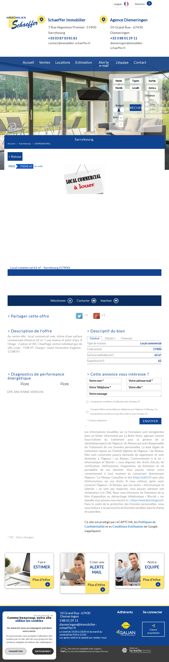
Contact (140, 62)
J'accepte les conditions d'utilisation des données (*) (115, 401)
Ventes (44, 62)
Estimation (83, 62)
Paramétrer (16, 651)
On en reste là (41, 615)
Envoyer (150, 421)
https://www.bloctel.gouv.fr (147, 500)
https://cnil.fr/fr (142, 477)
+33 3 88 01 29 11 (123, 38)
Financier (126, 338)
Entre (115, 117)
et (114, 123)
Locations (62, 62)
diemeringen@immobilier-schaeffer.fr (78, 626)
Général (94, 338)
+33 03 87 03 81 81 (62, 38)
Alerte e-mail (104, 64)
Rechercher (135, 108)
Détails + (110, 338)
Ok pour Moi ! (43, 651)
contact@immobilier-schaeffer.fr (69, 43)
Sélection (140, 3)
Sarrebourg (25, 144)
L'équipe (122, 62)
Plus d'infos (41, 582)
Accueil (28, 62)
